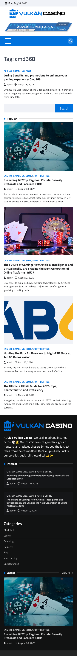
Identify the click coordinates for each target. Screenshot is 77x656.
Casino (8, 71)
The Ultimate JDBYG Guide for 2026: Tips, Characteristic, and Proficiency (30, 388)
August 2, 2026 (26, 277)
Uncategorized (11, 564)
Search (64, 108)
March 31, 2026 (26, 395)
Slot (28, 71)
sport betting (41, 175)
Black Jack (9, 530)
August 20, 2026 (26, 189)
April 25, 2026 (25, 362)
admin (10, 84)
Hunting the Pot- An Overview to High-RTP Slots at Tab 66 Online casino (37, 355)
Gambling (19, 71)
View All (66, 573)
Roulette (8, 547)
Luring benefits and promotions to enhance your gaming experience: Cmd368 (35, 77)
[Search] (70, 41)
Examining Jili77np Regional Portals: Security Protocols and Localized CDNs (33, 182)
